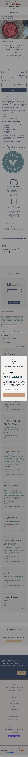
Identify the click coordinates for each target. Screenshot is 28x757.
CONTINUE (14, 394)
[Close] (25, 358)
